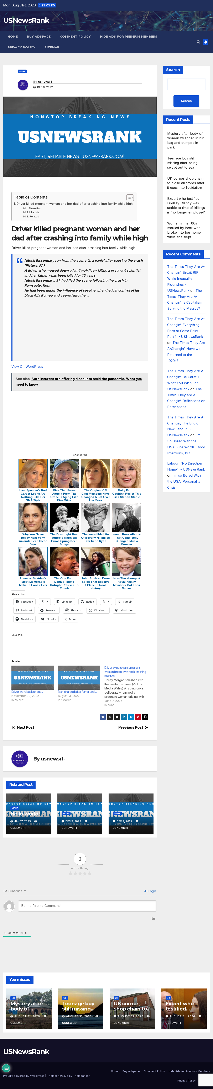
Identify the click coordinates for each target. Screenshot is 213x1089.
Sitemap (52, 47)
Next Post (25, 727)
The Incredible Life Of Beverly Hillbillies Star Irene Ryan (95, 538)
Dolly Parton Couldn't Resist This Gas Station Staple (126, 494)
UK (13, 998)
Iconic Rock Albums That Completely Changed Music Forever (127, 539)
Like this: (34, 212)
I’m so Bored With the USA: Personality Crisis (184, 481)
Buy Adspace (39, 36)
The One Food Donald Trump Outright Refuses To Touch (64, 583)
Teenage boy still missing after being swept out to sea (182, 162)
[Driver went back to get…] (32, 678)
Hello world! (25, 814)
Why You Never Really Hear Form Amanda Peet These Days (33, 539)
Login (152, 891)
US (168, 998)
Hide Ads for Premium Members (128, 36)
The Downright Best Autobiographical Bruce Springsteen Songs (64, 539)
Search (173, 69)
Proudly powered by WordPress (24, 1075)
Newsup (63, 1075)
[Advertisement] (80, 186)
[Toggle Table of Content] (128, 197)
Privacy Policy (21, 47)
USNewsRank (26, 20)
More (22, 71)
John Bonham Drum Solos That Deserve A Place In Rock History (95, 583)
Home (13, 36)
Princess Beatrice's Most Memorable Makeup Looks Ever (33, 582)
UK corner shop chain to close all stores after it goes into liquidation (185, 183)
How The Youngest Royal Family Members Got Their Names (126, 583)
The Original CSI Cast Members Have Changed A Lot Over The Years (95, 495)
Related (34, 216)
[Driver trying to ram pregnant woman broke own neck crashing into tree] (127, 686)
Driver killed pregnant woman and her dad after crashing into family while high (74, 203)
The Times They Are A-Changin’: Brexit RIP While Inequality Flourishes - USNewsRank (186, 279)
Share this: (35, 208)
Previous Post (130, 727)
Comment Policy (75, 36)
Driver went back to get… (27, 691)
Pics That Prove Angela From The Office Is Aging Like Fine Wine (64, 495)
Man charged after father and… (77, 691)
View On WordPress (27, 366)
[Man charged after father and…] (79, 678)
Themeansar (81, 1075)
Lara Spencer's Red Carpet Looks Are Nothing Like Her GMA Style (33, 495)
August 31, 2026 (27, 1016)
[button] (198, 42)
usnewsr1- (45, 81)
